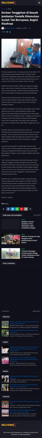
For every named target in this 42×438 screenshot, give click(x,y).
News (9, 9)
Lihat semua (37, 215)
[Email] (26, 209)
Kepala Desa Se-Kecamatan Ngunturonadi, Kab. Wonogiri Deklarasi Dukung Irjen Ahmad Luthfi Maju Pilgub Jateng (24, 359)
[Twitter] (7, 32)
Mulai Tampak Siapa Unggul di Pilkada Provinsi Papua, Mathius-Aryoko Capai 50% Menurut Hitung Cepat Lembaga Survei (24, 349)
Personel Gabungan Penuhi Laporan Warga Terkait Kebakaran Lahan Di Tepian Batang (30, 254)
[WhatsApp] (10, 32)
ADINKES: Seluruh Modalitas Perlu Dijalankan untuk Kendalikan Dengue (28, 225)
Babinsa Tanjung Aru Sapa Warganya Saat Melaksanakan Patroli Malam (30, 239)
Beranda (4, 9)
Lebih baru (5, 311)
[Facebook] (4, 32)
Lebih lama (36, 311)
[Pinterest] (21, 209)
